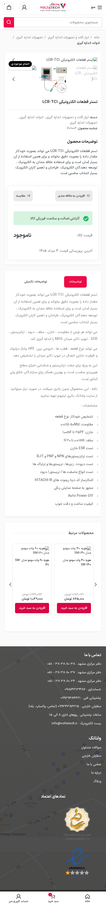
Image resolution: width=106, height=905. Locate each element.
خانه (96, 37)
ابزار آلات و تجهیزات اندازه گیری (68, 37)
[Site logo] (53, 7)
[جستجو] (9, 22)
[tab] (75, 282)
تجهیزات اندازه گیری (29, 37)
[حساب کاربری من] (24, 7)
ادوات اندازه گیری (88, 43)
